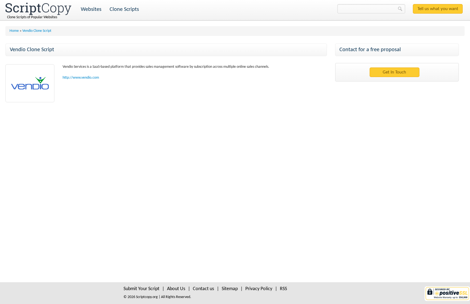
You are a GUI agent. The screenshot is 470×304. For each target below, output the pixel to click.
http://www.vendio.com (81, 78)
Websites (91, 9)
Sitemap (230, 288)
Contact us (203, 288)
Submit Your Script (141, 288)
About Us (176, 288)
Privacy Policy (258, 288)
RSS (283, 288)
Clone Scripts (124, 9)
